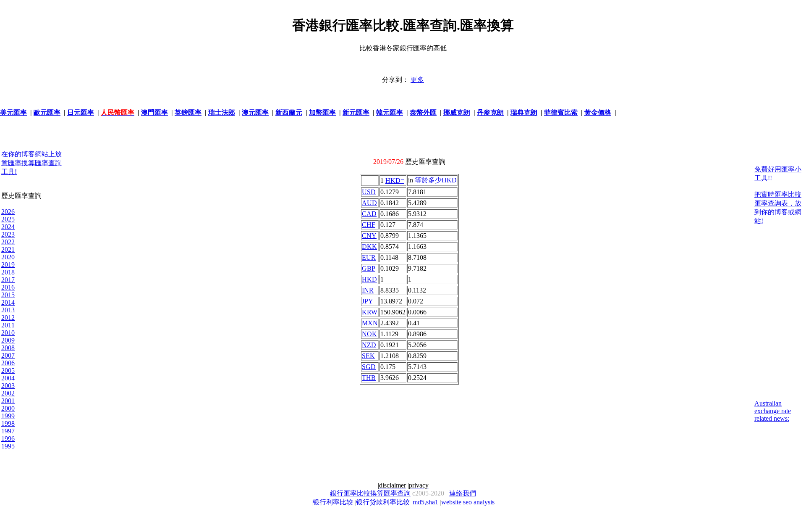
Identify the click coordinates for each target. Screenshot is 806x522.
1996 (8, 438)
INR (368, 290)
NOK (369, 333)
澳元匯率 (255, 112)
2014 (8, 302)
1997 (8, 431)
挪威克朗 (456, 112)
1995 (8, 446)
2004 (8, 378)
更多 (417, 79)
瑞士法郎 (221, 112)
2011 (8, 325)
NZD (369, 344)
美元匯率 (13, 112)
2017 (8, 279)
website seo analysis (468, 502)
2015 (8, 294)
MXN (370, 323)
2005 (8, 370)
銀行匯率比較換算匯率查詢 (370, 493)
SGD (369, 366)
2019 (8, 264)
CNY (369, 235)
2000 (8, 408)
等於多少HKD (436, 180)
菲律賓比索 (561, 112)
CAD (369, 213)
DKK (369, 246)
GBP (368, 268)
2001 (8, 400)
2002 (8, 393)
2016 (8, 287)
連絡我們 (462, 493)
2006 (8, 362)
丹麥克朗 (490, 112)
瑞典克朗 (523, 112)
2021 (8, 249)
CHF (368, 224)
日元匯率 (80, 112)
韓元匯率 (389, 112)
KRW (369, 312)
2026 (8, 211)
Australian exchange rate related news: (772, 411)
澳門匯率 (154, 112)
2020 (8, 257)
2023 (8, 234)
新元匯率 (356, 112)
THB (369, 377)
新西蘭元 (288, 112)
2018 (8, 272)
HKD (369, 279)
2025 (8, 219)
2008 (8, 347)
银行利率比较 (333, 502)
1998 (8, 423)
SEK (368, 355)
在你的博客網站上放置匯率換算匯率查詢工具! (31, 162)
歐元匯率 (47, 112)
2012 (8, 317)
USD (369, 191)
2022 (8, 241)
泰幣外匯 (423, 112)
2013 (8, 310)
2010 (8, 332)
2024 (8, 226)
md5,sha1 (425, 502)
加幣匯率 (322, 112)
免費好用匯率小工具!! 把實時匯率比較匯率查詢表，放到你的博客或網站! (777, 195)
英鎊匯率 (188, 112)
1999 (8, 415)
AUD (369, 202)
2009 (8, 340)
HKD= (394, 180)
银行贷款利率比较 (383, 502)
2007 (8, 355)
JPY (367, 301)
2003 (8, 385)
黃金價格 (597, 112)
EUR (369, 257)
